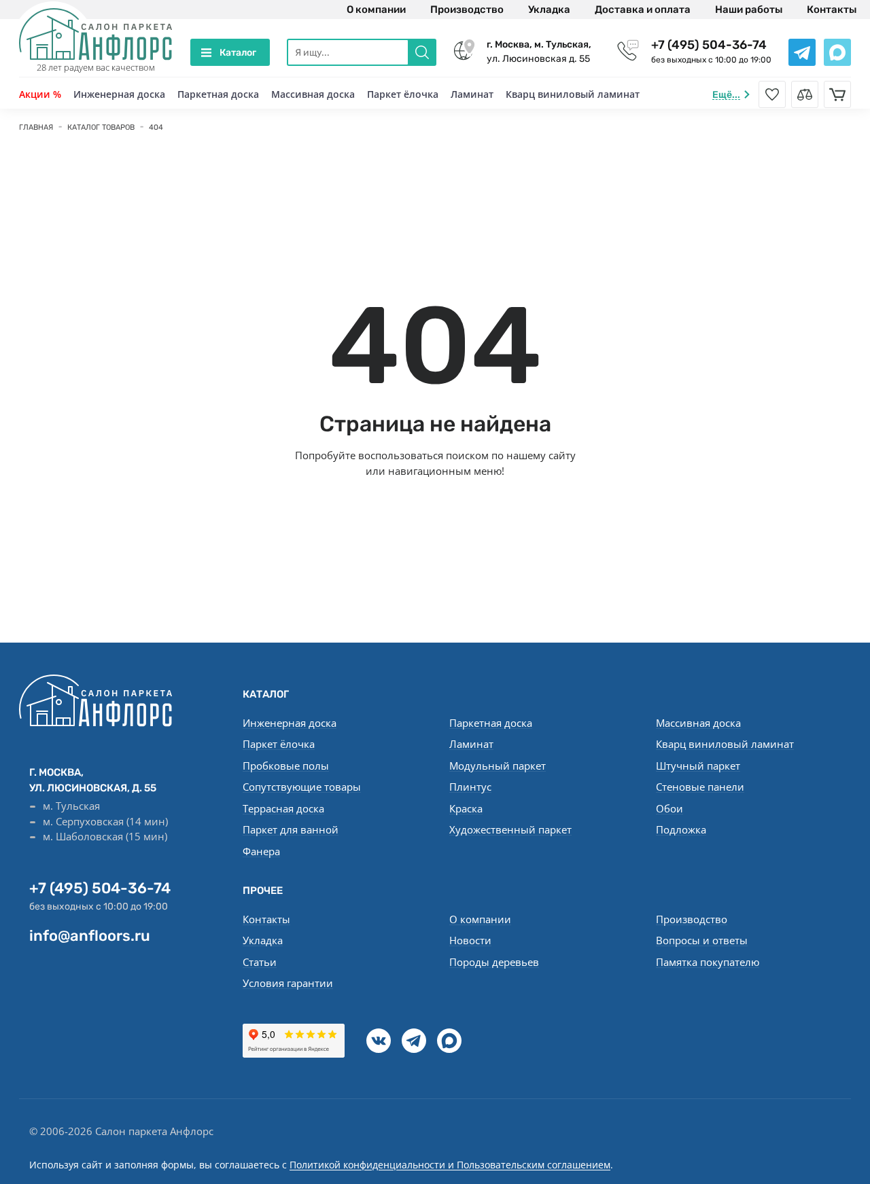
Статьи (260, 962)
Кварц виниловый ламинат (573, 94)
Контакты (831, 9)
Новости (470, 940)
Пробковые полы (286, 765)
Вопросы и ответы (702, 940)
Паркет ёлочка (402, 94)
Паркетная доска (218, 94)
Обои (669, 808)
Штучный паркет (698, 765)
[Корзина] (837, 94)
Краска (466, 808)
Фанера (261, 851)
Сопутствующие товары (302, 786)
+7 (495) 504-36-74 (709, 44)
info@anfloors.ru (89, 936)
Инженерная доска (119, 94)
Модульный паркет (497, 765)
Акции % (40, 94)
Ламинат (472, 94)
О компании (376, 9)
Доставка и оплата (643, 9)
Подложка (681, 829)
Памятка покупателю (707, 962)
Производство (467, 9)
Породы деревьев (494, 962)
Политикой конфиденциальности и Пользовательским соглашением (450, 1164)
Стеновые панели (700, 786)
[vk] (378, 1040)
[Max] (449, 1040)
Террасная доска (283, 808)
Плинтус (470, 786)
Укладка (549, 9)
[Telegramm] (414, 1040)
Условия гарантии (288, 983)
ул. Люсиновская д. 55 (539, 52)
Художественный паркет (510, 829)
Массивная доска (313, 94)
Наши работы (748, 9)
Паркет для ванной (290, 829)
